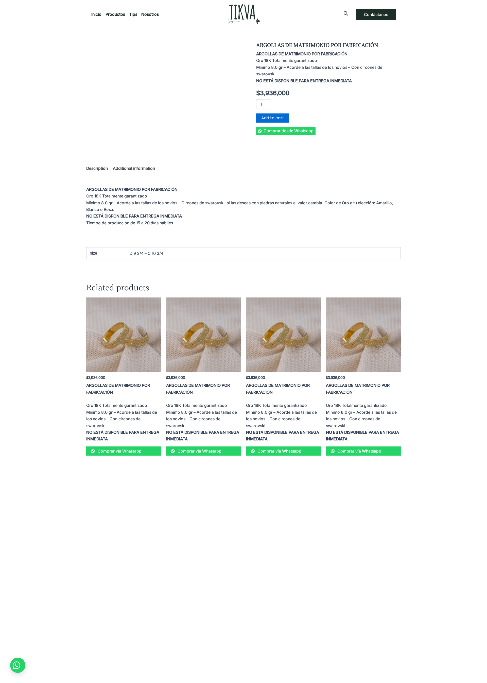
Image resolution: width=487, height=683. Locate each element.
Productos (115, 14)
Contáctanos (376, 14)
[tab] (97, 168)
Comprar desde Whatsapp (289, 130)
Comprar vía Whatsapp (119, 451)
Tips (133, 14)
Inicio (96, 14)
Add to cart (272, 118)
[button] (286, 131)
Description (97, 168)
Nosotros (150, 14)
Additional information (134, 168)
